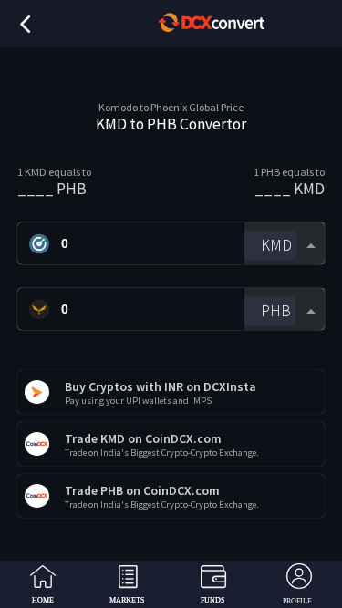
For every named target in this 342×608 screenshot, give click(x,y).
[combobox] (284, 244)
